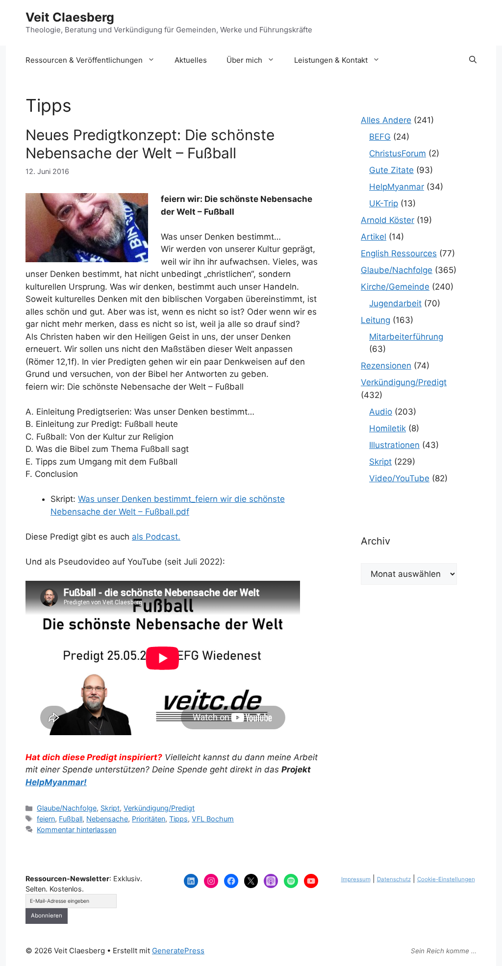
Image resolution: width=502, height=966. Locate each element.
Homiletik (387, 428)
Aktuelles (191, 60)
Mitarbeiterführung (406, 337)
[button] (472, 60)
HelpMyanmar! (56, 782)
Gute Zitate (391, 170)
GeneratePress (178, 950)
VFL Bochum (213, 819)
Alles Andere (386, 120)
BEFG (380, 137)
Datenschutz (394, 879)
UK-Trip (383, 203)
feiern (46, 819)
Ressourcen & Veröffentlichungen (84, 60)
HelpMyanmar (396, 187)
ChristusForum (397, 153)
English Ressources (399, 253)
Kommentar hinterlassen (76, 829)
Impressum (356, 879)
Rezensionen (386, 366)
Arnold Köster (387, 220)
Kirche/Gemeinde (395, 287)
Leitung (375, 320)
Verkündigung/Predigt (159, 808)
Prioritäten (148, 819)
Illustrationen (394, 445)
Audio (380, 412)
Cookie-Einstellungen (446, 879)
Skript (110, 808)
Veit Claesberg (69, 17)
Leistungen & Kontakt (331, 60)
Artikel (373, 237)
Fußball (70, 819)
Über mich (244, 60)
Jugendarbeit (395, 303)
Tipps (178, 819)
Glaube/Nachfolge (67, 808)
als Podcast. (156, 537)
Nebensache (107, 819)
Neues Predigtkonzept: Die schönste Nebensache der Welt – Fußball (150, 144)
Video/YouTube (399, 478)
